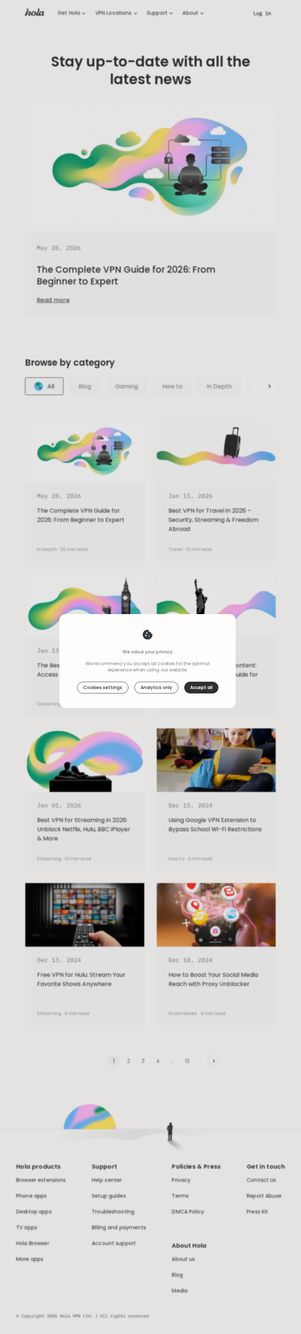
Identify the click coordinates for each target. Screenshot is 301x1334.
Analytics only (156, 687)
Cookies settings (102, 687)
